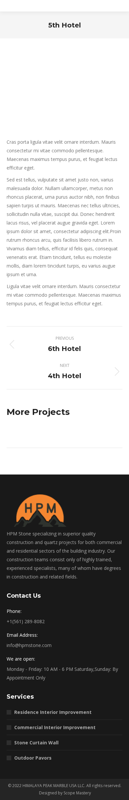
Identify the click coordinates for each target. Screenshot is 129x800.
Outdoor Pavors (33, 758)
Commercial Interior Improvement (55, 727)
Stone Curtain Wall (36, 742)
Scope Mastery (77, 793)
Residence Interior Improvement (53, 712)
